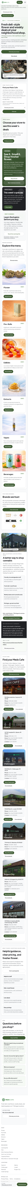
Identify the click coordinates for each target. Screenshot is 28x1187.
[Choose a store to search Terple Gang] (8, 515)
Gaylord (3, 1165)
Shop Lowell (8, 819)
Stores (19, 2)
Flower (3, 1130)
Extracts (3, 1137)
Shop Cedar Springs (10, 936)
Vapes (2, 1139)
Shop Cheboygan (9, 782)
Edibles (3, 1134)
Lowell (16, 1167)
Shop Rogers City (9, 894)
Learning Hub (4, 1147)
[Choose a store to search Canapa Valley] (15, 515)
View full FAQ (14, 1038)
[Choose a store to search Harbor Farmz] (20, 520)
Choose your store (7, 15)
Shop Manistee (9, 852)
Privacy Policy (4, 1178)
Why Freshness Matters (7, 1152)
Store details (19, 709)
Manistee (3, 1169)
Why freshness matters (14, 182)
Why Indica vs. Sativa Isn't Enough (9, 1158)
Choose (14, 111)
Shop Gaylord (8, 709)
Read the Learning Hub (14, 234)
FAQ (2, 1150)
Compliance (17, 1178)
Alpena (16, 1165)
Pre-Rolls (3, 1132)
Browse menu (14, 260)
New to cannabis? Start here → (12, 618)
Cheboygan (4, 1167)
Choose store (22, 1184)
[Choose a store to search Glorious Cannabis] (21, 515)
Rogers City (17, 1169)
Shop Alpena (8, 745)
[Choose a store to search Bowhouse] (11, 520)
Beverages (4, 1141)
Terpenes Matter (5, 1156)
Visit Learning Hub (14, 971)
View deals (14, 56)
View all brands (14, 509)
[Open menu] (25, 2)
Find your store (8, 141)
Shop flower (14, 178)
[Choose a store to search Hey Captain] (14, 526)
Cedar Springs (4, 1171)
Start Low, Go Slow (6, 1154)
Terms (11, 1178)
